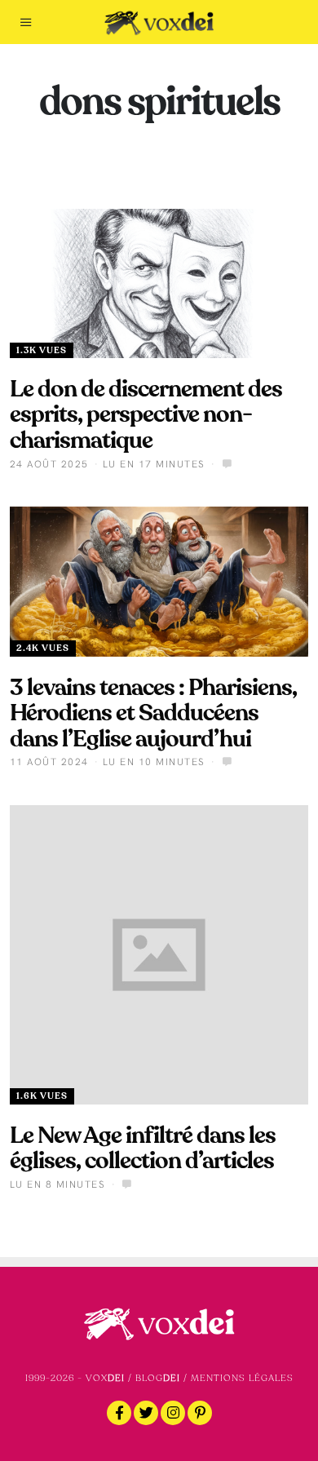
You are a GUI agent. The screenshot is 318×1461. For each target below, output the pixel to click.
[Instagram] (173, 1413)
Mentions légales (242, 1378)
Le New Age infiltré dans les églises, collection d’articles (143, 1147)
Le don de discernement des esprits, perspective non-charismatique (146, 414)
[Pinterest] (200, 1413)
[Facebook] (119, 1413)
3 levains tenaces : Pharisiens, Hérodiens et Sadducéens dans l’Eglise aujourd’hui (153, 713)
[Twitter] (146, 1413)
